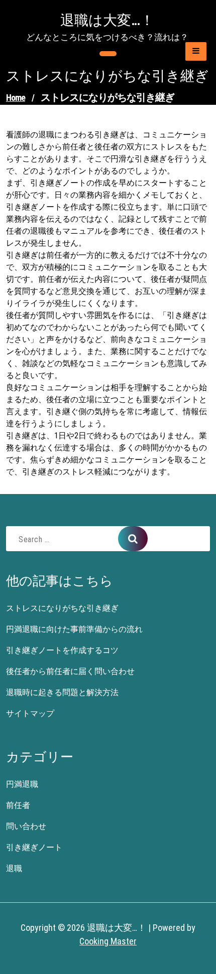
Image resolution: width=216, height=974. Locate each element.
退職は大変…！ (107, 20)
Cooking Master (108, 941)
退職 (14, 868)
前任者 (18, 805)
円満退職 (22, 784)
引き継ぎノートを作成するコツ (62, 650)
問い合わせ (26, 826)
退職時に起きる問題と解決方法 (62, 692)
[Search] (133, 538)
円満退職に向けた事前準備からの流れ (74, 629)
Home (15, 97)
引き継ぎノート (34, 847)
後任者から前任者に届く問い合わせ (70, 671)
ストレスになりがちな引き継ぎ (62, 608)
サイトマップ (30, 713)
